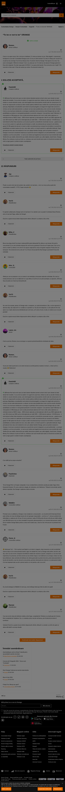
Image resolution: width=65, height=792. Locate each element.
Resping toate (57, 788)
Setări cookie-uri (6, 788)
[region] (32, 786)
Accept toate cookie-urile (45, 788)
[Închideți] (62, 783)
